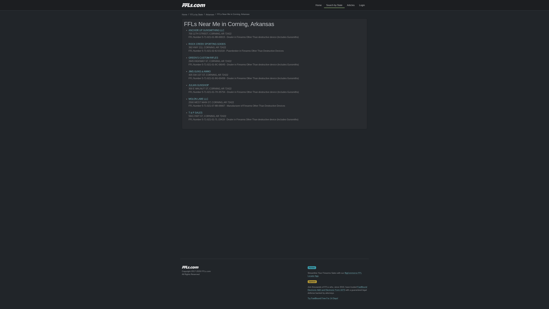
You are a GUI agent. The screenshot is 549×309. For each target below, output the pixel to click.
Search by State (334, 5)
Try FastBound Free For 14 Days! (323, 298)
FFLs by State (196, 14)
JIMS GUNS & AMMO (200, 71)
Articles (351, 5)
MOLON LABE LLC (198, 99)
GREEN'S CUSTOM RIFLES (203, 58)
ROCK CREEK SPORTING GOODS (207, 44)
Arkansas (210, 14)
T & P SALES (195, 112)
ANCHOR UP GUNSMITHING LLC (206, 30)
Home (319, 5)
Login (362, 5)
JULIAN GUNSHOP (199, 85)
